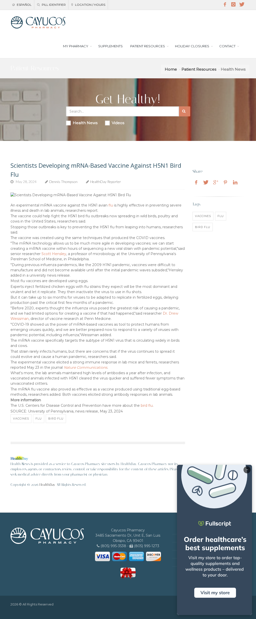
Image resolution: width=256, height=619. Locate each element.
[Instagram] (233, 4)
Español (24, 5)
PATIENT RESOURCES (147, 46)
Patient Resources (199, 69)
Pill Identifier (53, 5)
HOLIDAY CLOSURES (192, 46)
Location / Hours (89, 5)
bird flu (147, 405)
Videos (118, 122)
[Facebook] (224, 4)
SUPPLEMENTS (110, 46)
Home (171, 69)
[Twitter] (242, 4)
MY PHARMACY (75, 46)
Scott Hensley (54, 254)
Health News (85, 122)
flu (110, 205)
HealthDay (47, 485)
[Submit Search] (184, 111)
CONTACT (227, 46)
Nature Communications (85, 367)
